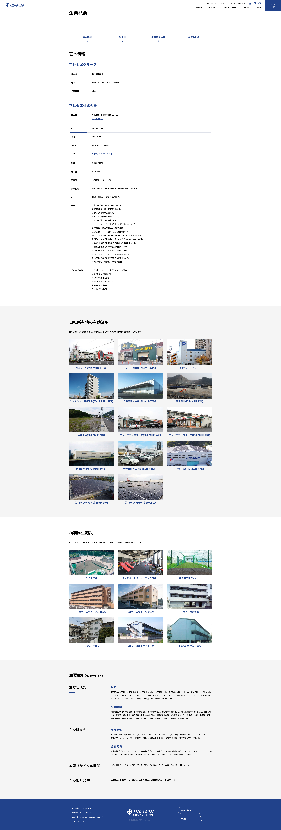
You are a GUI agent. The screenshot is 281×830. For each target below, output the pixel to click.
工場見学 (222, 3)
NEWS (246, 7)
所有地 (122, 37)
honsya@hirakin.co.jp (100, 145)
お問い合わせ (211, 3)
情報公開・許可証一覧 (237, 3)
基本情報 (87, 37)
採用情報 (257, 7)
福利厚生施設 (158, 37)
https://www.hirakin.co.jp (102, 153)
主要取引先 (194, 37)
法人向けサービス (231, 7)
